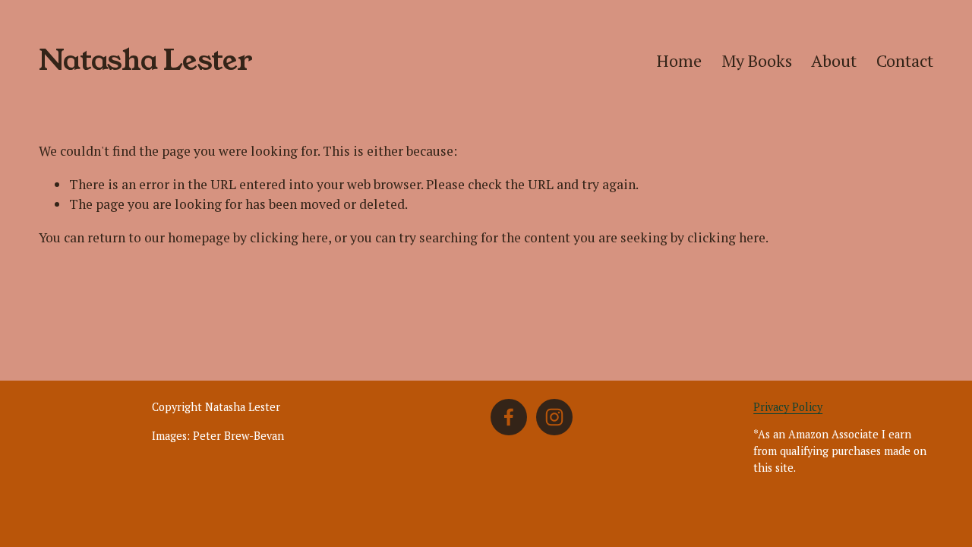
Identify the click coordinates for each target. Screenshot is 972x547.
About (834, 60)
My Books (756, 60)
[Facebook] (509, 417)
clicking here (289, 237)
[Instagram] (554, 417)
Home (679, 60)
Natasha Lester (146, 60)
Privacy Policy (787, 407)
